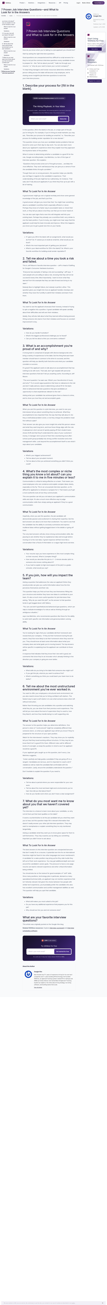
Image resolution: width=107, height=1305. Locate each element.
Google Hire (38, 972)
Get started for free (62, 951)
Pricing (66, 3)
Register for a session (94, 81)
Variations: (6, 31)
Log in (78, 3)
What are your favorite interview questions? (8, 72)
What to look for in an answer (9, 27)
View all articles (38, 987)
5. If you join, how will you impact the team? (8, 34)
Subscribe (63, 119)
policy (73, 1303)
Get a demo (95, 49)
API (60, 3)
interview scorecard (57, 928)
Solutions (31, 3)
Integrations (41, 3)
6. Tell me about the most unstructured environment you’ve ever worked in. (7, 46)
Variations (6, 69)
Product (22, 3)
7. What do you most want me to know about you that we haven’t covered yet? (8, 60)
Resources (52, 3)
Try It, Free (98, 3)
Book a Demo (86, 3)
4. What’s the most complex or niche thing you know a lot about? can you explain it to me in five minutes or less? (8, 21)
